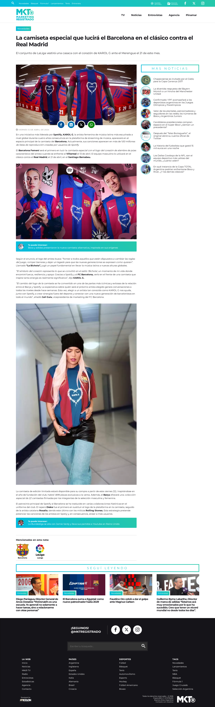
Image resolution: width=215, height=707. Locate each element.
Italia (71, 678)
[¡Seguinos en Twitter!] (194, 3)
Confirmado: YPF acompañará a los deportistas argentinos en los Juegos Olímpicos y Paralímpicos (173, 102)
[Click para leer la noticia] (146, 80)
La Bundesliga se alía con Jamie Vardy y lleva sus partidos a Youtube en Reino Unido (73, 524)
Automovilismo (127, 674)
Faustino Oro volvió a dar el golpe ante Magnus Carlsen (129, 600)
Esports (123, 678)
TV (123, 15)
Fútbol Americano (128, 685)
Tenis (67, 3)
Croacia (72, 689)
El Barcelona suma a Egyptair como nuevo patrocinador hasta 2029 (83, 600)
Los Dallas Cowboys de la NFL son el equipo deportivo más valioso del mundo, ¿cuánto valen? (172, 158)
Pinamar (191, 15)
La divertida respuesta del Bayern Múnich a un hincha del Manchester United (172, 91)
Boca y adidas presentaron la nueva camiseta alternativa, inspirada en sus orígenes (73, 247)
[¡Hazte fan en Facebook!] (185, 3)
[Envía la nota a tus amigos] (91, 125)
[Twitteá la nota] (81, 125)
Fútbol (122, 663)
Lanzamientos (57, 3)
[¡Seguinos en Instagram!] (202, 3)
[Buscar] (13, 3)
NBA (174, 674)
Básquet (34, 3)
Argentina (74, 663)
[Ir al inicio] (25, 14)
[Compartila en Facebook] (61, 125)
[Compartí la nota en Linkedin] (71, 125)
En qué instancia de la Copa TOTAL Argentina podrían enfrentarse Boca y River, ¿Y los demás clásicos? (173, 169)
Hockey (123, 681)
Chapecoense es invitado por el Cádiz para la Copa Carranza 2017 (173, 80)
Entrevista (76, 3)
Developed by (25, 699)
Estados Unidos (77, 674)
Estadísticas (28, 681)
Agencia (174, 15)
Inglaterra (74, 667)
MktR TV (26, 670)
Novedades (24, 3)
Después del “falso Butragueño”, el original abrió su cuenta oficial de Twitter (172, 136)
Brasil (71, 685)
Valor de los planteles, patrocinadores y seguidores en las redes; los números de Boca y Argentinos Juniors (174, 113)
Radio (25, 674)
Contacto (26, 689)
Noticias (136, 15)
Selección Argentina (182, 689)
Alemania (73, 681)
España (72, 670)
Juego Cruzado (180, 685)
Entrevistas (155, 15)
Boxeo (122, 689)
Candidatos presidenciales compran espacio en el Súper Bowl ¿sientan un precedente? (173, 125)
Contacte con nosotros (164, 702)
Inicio (24, 663)
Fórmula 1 (44, 3)
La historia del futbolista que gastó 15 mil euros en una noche (173, 147)
